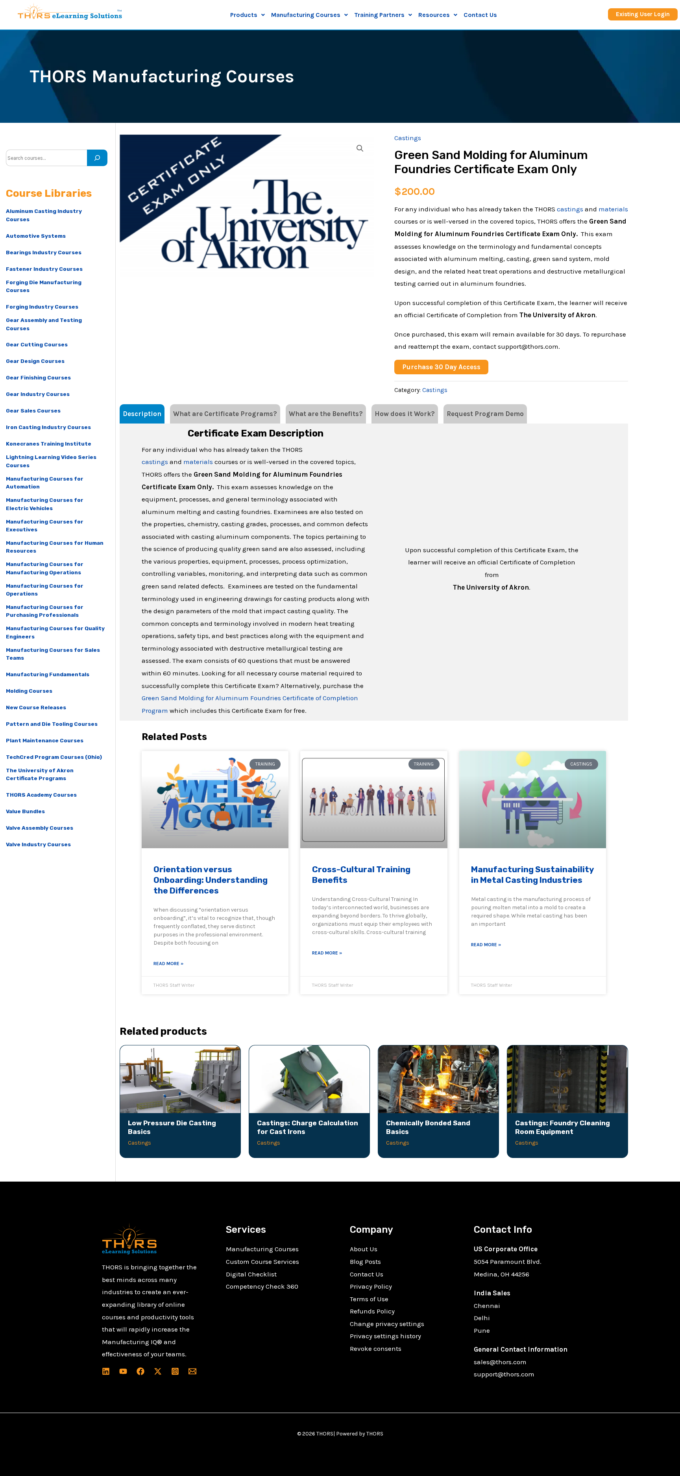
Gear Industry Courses (38, 394)
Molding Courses (29, 691)
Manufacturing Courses (262, 1249)
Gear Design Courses (35, 361)
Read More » (168, 963)
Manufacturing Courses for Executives (44, 525)
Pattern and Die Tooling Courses (52, 724)
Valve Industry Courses (38, 844)
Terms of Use (369, 1299)
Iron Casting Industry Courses (48, 427)
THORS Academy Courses (41, 795)
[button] (247, 15)
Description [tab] (142, 414)
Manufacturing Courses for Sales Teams (53, 654)
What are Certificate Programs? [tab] (225, 414)
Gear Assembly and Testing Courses (44, 324)
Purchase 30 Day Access (441, 367)
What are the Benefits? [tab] (326, 414)
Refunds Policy (372, 1311)
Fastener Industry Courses (44, 269)
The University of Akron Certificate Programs (40, 774)
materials (613, 209)
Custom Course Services (262, 1261)
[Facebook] (140, 1371)
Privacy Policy (371, 1286)
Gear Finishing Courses (38, 377)
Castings (407, 138)
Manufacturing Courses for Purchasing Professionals (44, 611)
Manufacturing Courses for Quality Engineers (55, 632)
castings (570, 209)
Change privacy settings (387, 1324)
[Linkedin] (106, 1371)
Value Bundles (25, 811)
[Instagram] (175, 1371)
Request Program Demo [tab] (485, 414)
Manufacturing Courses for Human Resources (54, 547)
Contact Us (480, 14)
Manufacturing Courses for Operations (44, 590)
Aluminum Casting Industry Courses (44, 215)
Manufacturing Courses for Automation (44, 482)
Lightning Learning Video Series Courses (51, 461)
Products (243, 14)
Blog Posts (365, 1261)
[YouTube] (123, 1371)
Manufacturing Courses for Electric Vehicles (44, 504)
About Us (363, 1249)
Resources (434, 14)
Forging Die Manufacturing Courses (43, 286)
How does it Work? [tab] (405, 414)
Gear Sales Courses (33, 410)
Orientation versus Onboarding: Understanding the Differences (210, 880)
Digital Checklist (251, 1274)
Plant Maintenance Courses (44, 740)
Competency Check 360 (262, 1286)
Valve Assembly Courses (39, 828)
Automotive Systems (36, 236)
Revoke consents (375, 1348)
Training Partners (379, 14)
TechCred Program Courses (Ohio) (54, 757)
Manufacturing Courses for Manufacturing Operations (44, 568)
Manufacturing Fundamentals (47, 674)
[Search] (97, 158)
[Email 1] (192, 1371)
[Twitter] (158, 1371)
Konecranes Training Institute (48, 443)
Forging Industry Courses (42, 306)
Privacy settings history (385, 1336)
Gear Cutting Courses (37, 344)
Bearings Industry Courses (43, 252)
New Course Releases (36, 707)
